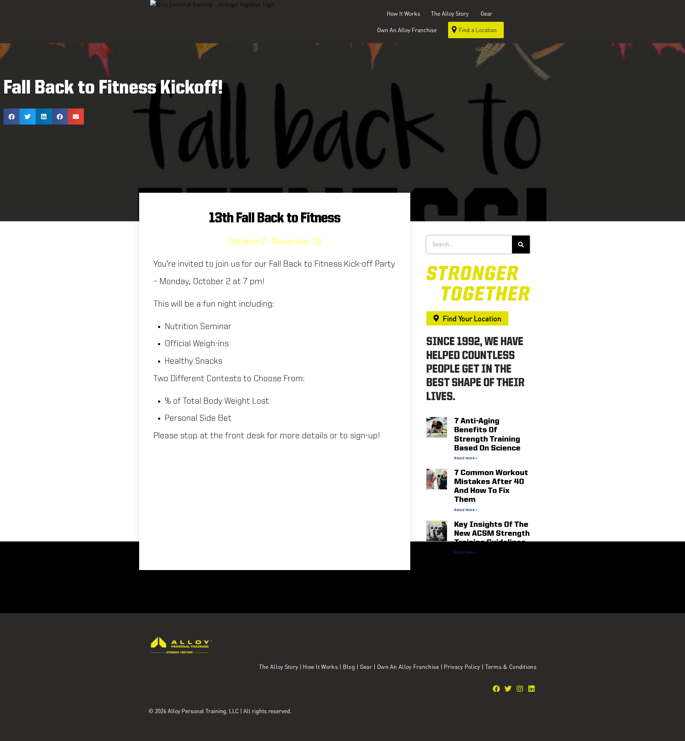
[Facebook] (496, 689)
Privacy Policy (463, 666)
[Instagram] (520, 689)
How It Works (403, 13)
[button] (12, 117)
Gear (486, 13)
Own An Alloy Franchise (407, 30)
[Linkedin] (532, 689)
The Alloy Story (278, 666)
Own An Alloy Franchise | (410, 666)
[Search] (521, 244)
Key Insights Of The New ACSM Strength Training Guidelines (492, 533)
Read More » (465, 458)
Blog (349, 666)
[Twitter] (508, 689)
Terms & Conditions (511, 666)
